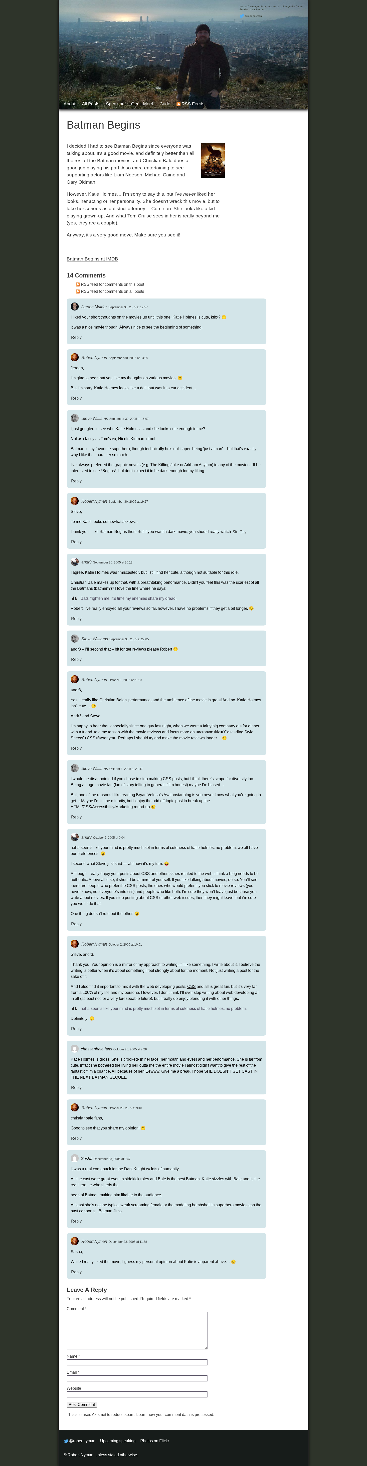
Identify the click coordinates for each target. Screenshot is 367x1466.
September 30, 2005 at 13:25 (128, 358)
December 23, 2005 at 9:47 (112, 1159)
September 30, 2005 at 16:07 (129, 419)
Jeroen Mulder (94, 307)
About (69, 103)
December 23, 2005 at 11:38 (128, 1242)
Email (73, 1372)
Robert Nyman (94, 358)
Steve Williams (94, 418)
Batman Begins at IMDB (92, 258)
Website (74, 1388)
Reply (76, 337)
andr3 (86, 562)
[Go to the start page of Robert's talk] (183, 54)
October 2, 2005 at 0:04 (109, 837)
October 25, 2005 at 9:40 (125, 1108)
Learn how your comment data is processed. (175, 1414)
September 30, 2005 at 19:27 (128, 501)
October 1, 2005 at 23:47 (126, 769)
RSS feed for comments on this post (112, 284)
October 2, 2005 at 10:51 (125, 944)
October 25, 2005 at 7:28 (130, 1049)
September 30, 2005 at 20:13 (113, 562)
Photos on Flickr (154, 1441)
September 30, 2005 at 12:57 (128, 307)
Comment (76, 1309)
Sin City (239, 531)
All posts (90, 103)
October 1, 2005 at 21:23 (125, 680)
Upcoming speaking (118, 1441)
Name (73, 1356)
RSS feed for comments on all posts (112, 291)
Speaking (115, 103)
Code (165, 103)
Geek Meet (142, 103)
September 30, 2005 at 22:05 (129, 639)
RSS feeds (193, 103)
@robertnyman (253, 16)
